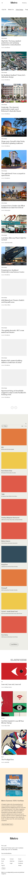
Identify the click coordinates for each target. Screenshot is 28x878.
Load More (14, 644)
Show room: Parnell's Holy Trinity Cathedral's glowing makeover (12, 142)
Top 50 (3, 865)
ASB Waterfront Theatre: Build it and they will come (12, 301)
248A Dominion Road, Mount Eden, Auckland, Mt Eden (11, 519)
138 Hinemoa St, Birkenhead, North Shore (9, 637)
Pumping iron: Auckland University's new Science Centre (12, 271)
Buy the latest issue (7, 824)
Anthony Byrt (5, 210)
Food (2, 861)
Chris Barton (5, 47)
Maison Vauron (5, 541)
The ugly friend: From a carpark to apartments (13, 174)
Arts (2, 863)
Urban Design (19, 9)
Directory (24, 3)
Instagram (20, 861)
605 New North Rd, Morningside (7, 449)
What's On (11, 9)
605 (2, 447)
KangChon (4, 564)
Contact (12, 859)
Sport (2, 756)
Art (2, 681)
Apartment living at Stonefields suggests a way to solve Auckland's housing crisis (13, 393)
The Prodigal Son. (7, 759)
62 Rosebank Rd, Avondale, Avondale (8, 472)
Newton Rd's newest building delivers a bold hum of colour (11, 361)
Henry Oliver (5, 725)
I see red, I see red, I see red (11, 684)
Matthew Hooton (6, 687)
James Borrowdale (6, 242)
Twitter (19, 865)
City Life (4, 9)
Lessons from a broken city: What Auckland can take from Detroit (13, 207)
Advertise (12, 861)
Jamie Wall (5, 762)
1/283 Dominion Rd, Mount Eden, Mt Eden (9, 566)
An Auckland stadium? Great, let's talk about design (13, 76)
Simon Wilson (5, 305)
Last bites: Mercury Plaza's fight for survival (13, 239)
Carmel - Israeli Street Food (9, 611)
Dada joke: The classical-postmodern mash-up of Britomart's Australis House (11, 109)
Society (2, 718)
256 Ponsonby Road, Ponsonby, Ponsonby (9, 590)
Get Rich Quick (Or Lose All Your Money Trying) (12, 722)
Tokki (2, 494)
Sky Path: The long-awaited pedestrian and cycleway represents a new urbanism (11, 43)
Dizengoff (4, 588)
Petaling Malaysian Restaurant (10, 518)
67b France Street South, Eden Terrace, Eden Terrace (11, 613)
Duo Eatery (4, 635)
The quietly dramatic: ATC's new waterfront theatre (12, 331)
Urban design (4, 38)
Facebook (20, 863)
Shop (3, 868)
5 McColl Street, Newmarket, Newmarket (9, 543)
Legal (11, 863)
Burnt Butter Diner (6, 471)
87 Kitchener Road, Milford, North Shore (9, 496)
